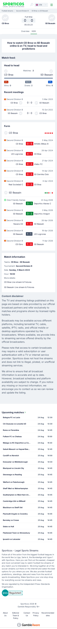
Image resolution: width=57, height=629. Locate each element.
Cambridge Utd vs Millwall (14, 501)
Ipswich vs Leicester (11, 539)
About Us (5, 614)
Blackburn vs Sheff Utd (13, 507)
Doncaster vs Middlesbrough (15, 462)
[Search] (31, 4)
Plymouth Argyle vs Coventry (15, 514)
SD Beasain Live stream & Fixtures (19, 287)
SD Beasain (46, 74)
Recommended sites (48, 614)
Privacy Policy (36, 614)
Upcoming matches (13, 412)
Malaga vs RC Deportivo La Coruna (17, 443)
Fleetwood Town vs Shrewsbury (16, 533)
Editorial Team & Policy (15, 615)
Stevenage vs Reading (12, 474)
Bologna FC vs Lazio (11, 417)
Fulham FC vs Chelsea (12, 436)
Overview (25, 31)
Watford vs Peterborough (13, 482)
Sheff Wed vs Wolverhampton (15, 488)
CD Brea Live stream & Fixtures (17, 282)
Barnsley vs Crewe (11, 520)
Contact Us (27, 614)
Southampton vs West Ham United (17, 495)
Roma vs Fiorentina (11, 430)
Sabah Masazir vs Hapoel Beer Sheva (17, 449)
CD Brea (8, 74)
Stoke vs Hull (8, 526)
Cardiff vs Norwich (11, 455)
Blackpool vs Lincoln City (13, 468)
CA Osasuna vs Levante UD (14, 424)
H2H (34, 31)
